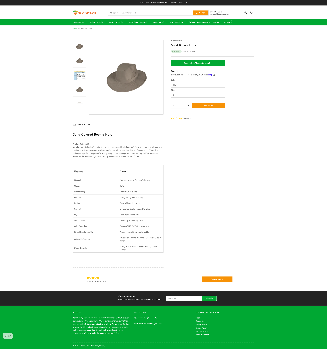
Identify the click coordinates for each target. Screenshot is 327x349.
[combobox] (164, 12)
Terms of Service (202, 335)
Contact (216, 22)
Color (173, 80)
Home (75, 29)
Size (173, 90)
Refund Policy (201, 328)
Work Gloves (78, 22)
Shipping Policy (201, 331)
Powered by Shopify (98, 346)
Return (227, 22)
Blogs (197, 318)
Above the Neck (96, 22)
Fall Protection (176, 22)
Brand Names (158, 22)
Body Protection (116, 22)
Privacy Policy (201, 324)
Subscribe (209, 298)
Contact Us (199, 321)
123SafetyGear (176, 41)
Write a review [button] (217, 279)
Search (202, 13)
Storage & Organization (199, 22)
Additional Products (138, 22)
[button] (176, 118)
